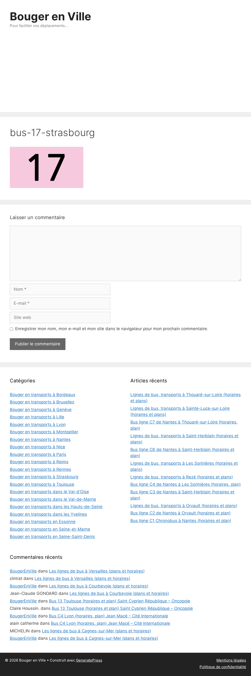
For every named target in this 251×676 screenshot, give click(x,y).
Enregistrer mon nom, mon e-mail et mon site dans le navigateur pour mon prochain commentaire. (111, 328)
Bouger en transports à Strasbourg (44, 476)
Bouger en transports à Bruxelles (42, 402)
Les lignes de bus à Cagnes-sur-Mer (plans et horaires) (96, 630)
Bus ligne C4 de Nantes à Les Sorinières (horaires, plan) (185, 484)
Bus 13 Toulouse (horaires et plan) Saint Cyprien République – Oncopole (119, 601)
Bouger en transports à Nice (37, 446)
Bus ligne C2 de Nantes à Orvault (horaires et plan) (180, 513)
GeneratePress (89, 660)
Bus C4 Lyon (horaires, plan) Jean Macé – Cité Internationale (108, 615)
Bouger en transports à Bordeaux (42, 394)
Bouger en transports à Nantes (40, 439)
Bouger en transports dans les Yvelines (48, 514)
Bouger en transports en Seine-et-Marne (50, 529)
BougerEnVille (23, 571)
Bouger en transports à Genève (41, 409)
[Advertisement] (125, 75)
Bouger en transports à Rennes (40, 469)
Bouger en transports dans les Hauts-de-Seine (56, 506)
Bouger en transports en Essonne (42, 521)
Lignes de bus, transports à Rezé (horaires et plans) (181, 477)
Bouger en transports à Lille (37, 416)
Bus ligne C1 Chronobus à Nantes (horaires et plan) (180, 520)
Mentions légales (231, 660)
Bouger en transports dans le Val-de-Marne (53, 499)
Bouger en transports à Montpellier (44, 431)
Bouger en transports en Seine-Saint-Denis (52, 536)
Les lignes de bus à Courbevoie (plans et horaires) (98, 586)
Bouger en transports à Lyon (38, 424)
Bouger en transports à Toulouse (42, 484)
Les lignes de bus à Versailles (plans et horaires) (97, 571)
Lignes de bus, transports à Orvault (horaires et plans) (183, 505)
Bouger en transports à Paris (38, 454)
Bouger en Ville (50, 16)
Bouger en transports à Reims (39, 461)
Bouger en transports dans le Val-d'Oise (49, 491)
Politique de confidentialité (223, 666)
